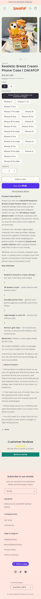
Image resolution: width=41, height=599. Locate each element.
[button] (4, 8)
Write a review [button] (20, 454)
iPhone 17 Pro (10, 107)
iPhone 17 (8, 102)
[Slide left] (15, 59)
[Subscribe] (34, 491)
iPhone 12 (29, 151)
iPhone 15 (29, 121)
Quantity (5, 166)
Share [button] (6, 429)
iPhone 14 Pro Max (12, 141)
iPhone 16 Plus (10, 117)
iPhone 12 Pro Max (12, 161)
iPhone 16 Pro (28, 117)
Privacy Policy (10, 550)
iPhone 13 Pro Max (12, 151)
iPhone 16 (29, 111)
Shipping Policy (10, 539)
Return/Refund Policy (13, 545)
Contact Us (9, 525)
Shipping (5, 78)
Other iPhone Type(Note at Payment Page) (20, 96)
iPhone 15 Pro (28, 126)
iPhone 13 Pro (10, 146)
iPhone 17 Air (23, 102)
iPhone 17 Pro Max (12, 111)
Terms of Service (11, 555)
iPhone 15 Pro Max (12, 131)
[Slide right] (25, 59)
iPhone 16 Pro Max (12, 121)
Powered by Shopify (27, 594)
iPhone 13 (29, 141)
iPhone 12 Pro (10, 156)
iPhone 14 (29, 131)
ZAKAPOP (16, 594)
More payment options (20, 191)
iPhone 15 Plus (10, 126)
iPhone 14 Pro (10, 136)
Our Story (8, 520)
